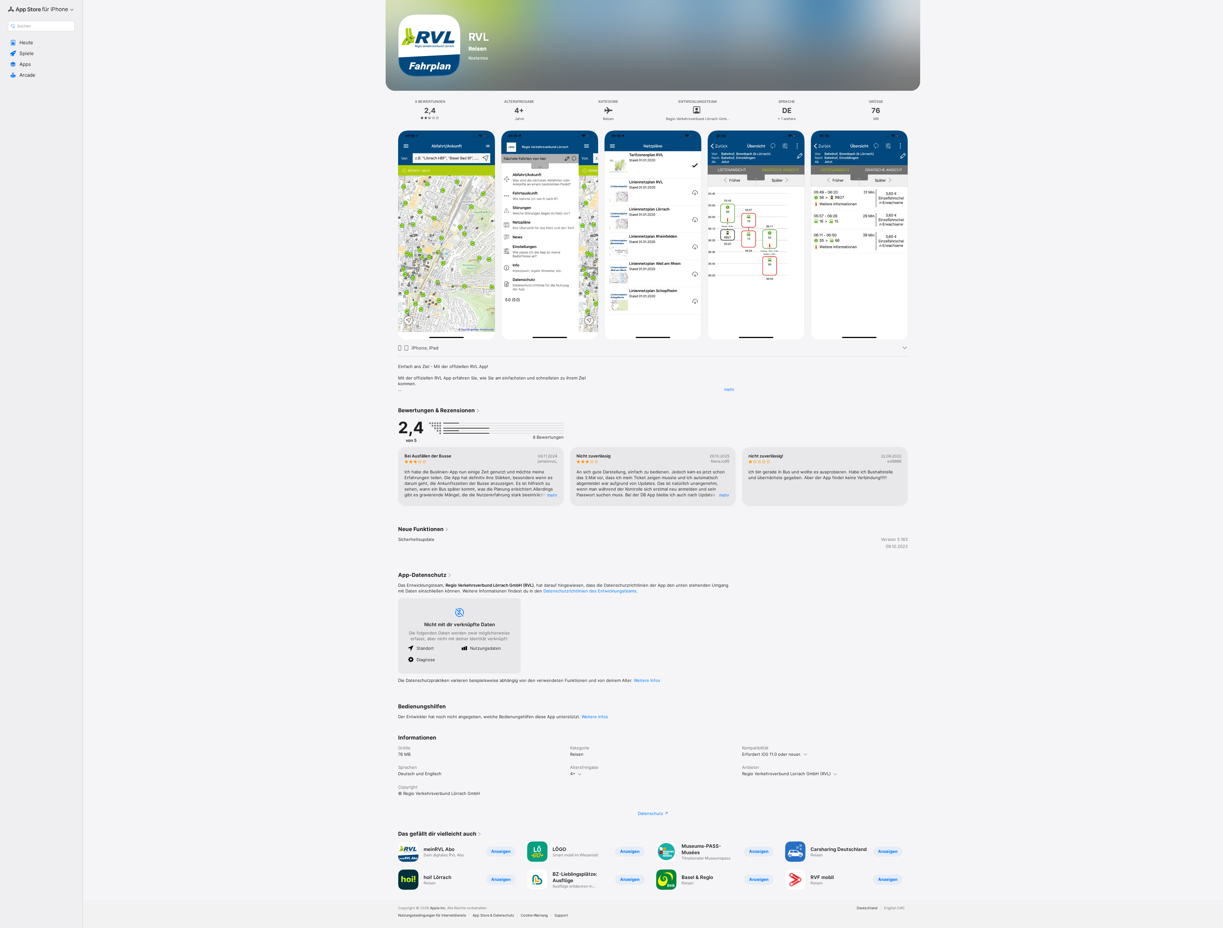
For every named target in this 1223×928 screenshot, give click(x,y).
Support (561, 915)
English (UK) (894, 908)
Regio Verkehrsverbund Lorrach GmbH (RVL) (786, 773)
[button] (41, 42)
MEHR (552, 495)
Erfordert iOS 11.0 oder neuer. (771, 754)
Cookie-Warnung (534, 915)
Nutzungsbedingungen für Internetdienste (432, 915)
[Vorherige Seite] (391, 235)
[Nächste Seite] (914, 235)
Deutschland (867, 908)
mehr (729, 389)
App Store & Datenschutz (493, 915)
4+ (573, 773)
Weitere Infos (647, 680)
